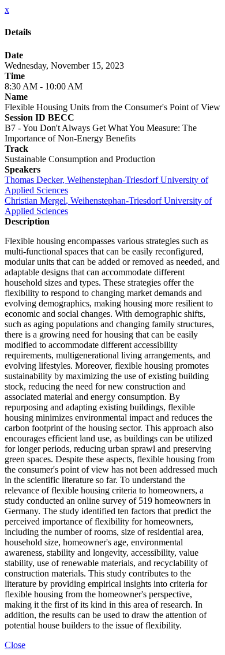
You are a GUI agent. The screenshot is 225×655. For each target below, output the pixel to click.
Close (15, 645)
